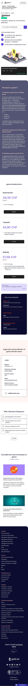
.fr (7, 70)
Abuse (2, 602)
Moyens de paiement (6, 612)
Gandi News (4, 636)
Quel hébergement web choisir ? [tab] (13, 416)
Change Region (13, 677)
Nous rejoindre (4, 638)
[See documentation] (8, 301)
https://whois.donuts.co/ (11, 380)
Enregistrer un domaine (6, 586)
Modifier (24, 288)
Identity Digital (8, 371)
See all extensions (21, 73)
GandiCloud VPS (5, 545)
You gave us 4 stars (14, 666)
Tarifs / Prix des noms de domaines (9, 7)
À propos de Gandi (5, 628)
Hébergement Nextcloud (7, 541)
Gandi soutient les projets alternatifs (9, 630)
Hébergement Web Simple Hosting (9, 537)
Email (2, 547)
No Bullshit (3, 634)
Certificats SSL (4, 549)
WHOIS (2, 569)
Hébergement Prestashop (7, 543)
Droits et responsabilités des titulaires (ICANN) (12, 608)
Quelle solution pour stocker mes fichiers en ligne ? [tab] (15, 431)
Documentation (4, 579)
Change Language (14, 679)
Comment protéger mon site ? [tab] (12, 426)
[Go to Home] (8, 3)
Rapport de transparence (7, 622)
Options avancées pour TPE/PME (8, 563)
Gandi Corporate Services (7, 557)
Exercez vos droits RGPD (7, 620)
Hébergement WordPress (7, 539)
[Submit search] (25, 27)
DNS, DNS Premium (5, 551)
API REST (3, 581)
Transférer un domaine (6, 588)
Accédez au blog (14, 459)
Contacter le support (6, 575)
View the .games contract (11, 384)
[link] (7, 665)
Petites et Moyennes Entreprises (8, 561)
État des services (5, 577)
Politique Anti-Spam (5, 614)
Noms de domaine (11, 6)
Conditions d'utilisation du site (8, 604)
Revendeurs (4, 559)
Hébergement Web (5, 592)
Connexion (23, 2)
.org (4, 70)
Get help (14, 438)
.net (11, 70)
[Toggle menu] (2, 2)
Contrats (3, 606)
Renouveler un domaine (6, 590)
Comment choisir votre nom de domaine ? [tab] (13, 421)
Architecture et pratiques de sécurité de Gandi (12, 632)
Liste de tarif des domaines (7, 535)
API (2, 567)
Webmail (3, 565)
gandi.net (4, 6)
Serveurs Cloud (4, 594)
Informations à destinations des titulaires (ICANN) (12, 610)
